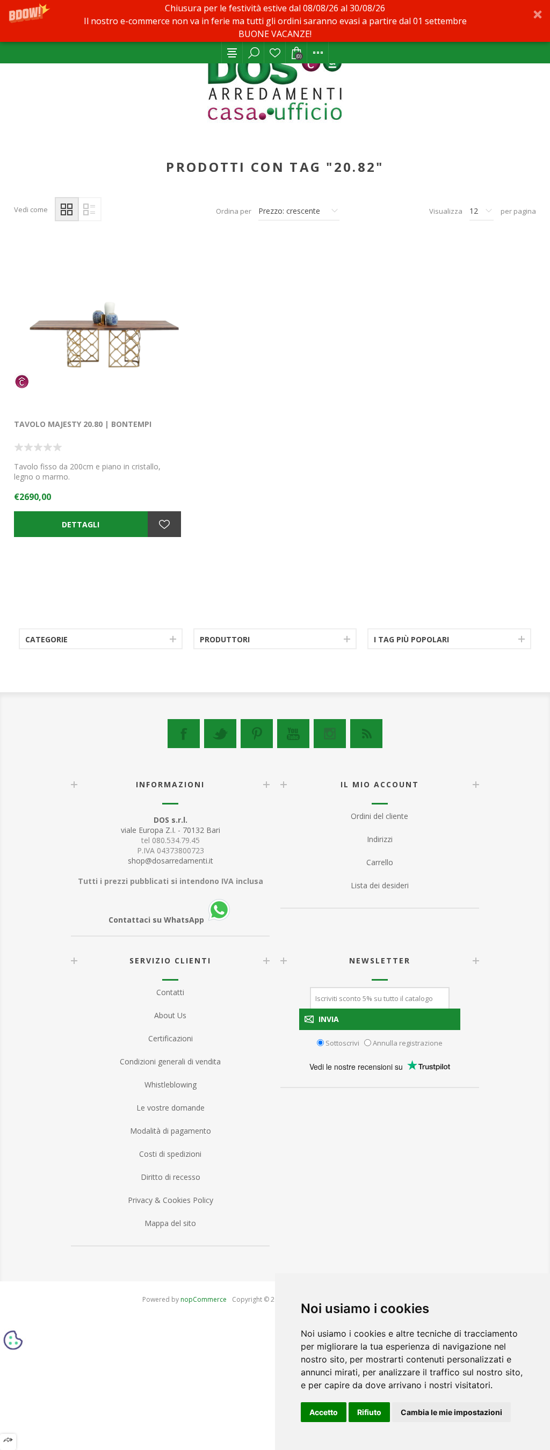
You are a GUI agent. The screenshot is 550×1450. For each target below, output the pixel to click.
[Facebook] (184, 733)
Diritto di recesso (170, 1177)
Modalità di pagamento (170, 1131)
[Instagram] (330, 733)
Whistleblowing (170, 1084)
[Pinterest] (257, 733)
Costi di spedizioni (170, 1154)
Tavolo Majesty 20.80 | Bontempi (82, 424)
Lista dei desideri (275, 52)
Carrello (379, 862)
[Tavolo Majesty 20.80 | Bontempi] (97, 324)
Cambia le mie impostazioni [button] (451, 1412)
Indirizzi (380, 839)
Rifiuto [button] (369, 1412)
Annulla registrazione (408, 1042)
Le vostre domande (170, 1108)
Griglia (67, 209)
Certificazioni (170, 1038)
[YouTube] (293, 733)
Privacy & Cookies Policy (170, 1200)
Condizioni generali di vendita (170, 1061)
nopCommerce (203, 1299)
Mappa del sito (170, 1223)
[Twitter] (220, 733)
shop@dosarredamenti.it (170, 861)
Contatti (170, 992)
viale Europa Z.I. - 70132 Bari (170, 825)
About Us (170, 1015)
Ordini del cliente (379, 816)
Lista (89, 209)
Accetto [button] (323, 1412)
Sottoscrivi (342, 1042)
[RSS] (366, 733)
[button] (275, 21)
